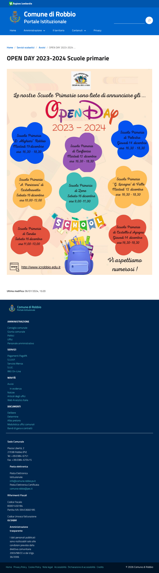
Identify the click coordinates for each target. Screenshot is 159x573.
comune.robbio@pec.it (21, 488)
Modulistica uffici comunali (20, 424)
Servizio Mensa (15, 363)
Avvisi (42, 47)
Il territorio (58, 30)
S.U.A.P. (11, 359)
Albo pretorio (14, 420)
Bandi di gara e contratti (19, 428)
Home (13, 30)
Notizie (11, 392)
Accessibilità (60, 567)
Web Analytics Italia (17, 400)
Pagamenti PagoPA (17, 356)
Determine (12, 416)
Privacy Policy (20, 567)
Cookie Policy (34, 567)
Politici (10, 335)
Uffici (10, 339)
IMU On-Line (14, 371)
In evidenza (16, 388)
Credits (100, 567)
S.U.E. (10, 367)
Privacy (97, 30)
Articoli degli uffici (16, 396)
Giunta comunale (16, 331)
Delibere (11, 413)
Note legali (48, 567)
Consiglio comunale (17, 328)
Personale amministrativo (20, 343)
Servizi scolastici (25, 47)
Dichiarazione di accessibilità (81, 567)
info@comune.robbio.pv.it (23, 481)
